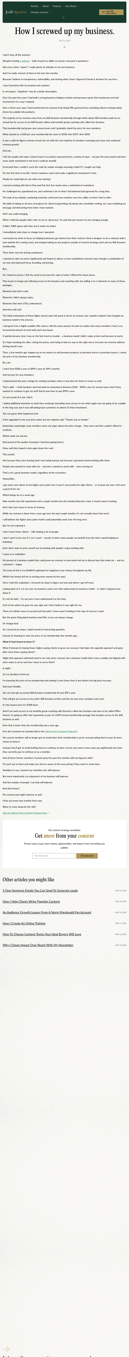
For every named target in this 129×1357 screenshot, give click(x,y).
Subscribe (89, 856)
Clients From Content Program (60, 731)
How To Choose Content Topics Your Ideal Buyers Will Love (42, 934)
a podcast (24, 61)
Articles (34, 6)
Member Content (39, 12)
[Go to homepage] (16, 12)
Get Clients (70, 6)
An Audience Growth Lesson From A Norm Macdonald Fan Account (47, 912)
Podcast (57, 6)
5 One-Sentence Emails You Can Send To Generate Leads (40, 890)
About (46, 6)
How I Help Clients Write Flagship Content (31, 901)
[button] (63, 18)
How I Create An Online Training (24, 923)
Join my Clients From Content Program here (25, 813)
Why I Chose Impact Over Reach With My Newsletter (38, 945)
